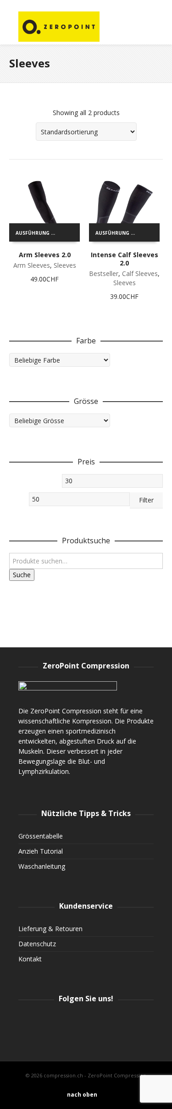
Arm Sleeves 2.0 (45, 254)
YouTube (86, 1021)
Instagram (25, 1021)
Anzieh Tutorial (40, 851)
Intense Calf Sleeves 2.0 (124, 258)
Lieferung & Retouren (50, 928)
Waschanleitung (41, 866)
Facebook (46, 1021)
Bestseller (103, 273)
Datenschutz (37, 943)
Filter (146, 500)
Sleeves (65, 265)
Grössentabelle (40, 836)
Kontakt (30, 959)
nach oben (82, 1094)
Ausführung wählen (39, 233)
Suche (22, 574)
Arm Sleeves (31, 265)
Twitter (66, 1021)
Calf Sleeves (140, 273)
